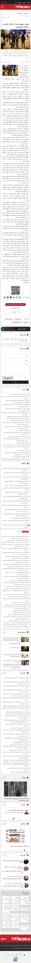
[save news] (8, 17)
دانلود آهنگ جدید (15, 905)
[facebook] (11, 297)
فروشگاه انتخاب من (7, 910)
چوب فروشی (26, 897)
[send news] (6, 17)
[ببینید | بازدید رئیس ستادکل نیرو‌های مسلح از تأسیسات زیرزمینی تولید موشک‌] (15, 789)
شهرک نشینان (8, 319)
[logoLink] (22, 7)
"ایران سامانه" (21, 951)
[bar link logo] (3, 2)
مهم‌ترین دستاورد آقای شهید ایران (16, 810)
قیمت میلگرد (16, 926)
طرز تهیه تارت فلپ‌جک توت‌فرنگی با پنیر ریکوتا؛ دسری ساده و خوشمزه (15, 526)
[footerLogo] (20, 938)
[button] (20, 819)
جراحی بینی (7, 897)
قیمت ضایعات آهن (26, 920)
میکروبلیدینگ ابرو (6, 915)
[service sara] (23, 3)
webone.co (16, 909)
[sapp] (25, 955)
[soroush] (5, 297)
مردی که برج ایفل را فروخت (15, 647)
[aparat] (21, 955)
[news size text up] (3, 62)
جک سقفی (7, 923)
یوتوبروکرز (17, 897)
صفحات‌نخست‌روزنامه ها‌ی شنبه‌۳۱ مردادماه (19, 846)
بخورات (8, 901)
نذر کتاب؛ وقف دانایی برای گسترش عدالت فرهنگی (13, 879)
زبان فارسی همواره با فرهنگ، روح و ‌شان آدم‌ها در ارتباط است (13, 861)
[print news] (3, 18)
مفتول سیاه (17, 919)
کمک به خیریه (16, 915)
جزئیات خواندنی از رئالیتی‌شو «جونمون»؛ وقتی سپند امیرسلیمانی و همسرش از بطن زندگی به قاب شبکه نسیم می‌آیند (11, 666)
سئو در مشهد (7, 905)
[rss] (5, 955)
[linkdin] (8, 297)
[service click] (16, 3)
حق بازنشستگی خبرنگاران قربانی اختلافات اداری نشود (13, 871)
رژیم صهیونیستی (16, 322)
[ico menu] (3, 6)
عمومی (19, 13)
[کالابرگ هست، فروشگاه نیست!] (24, 641)
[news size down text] (8, 62)
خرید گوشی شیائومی (26, 902)
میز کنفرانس (7, 926)
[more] (4, 632)
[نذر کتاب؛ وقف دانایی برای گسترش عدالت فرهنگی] (26, 878)
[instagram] (9, 955)
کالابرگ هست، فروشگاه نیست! (14, 644)
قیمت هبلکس (16, 923)
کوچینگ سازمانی (6, 919)
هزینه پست (16, 901)
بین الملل (26, 13)
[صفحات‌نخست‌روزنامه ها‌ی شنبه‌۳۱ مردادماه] (15, 836)
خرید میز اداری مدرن (25, 928)
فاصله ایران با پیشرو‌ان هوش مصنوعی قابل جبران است (13, 886)
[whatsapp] (20, 297)
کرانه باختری (18, 319)
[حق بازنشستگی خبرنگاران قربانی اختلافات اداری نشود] (26, 869)
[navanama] (28, 3)
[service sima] (19, 3)
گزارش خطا (14, 308)
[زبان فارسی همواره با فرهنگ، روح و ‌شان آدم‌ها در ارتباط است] (26, 861)
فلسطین (25, 322)
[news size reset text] (6, 62)
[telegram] (17, 297)
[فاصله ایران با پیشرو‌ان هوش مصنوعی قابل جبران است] (26, 885)
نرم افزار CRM (26, 909)
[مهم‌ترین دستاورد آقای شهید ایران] (26, 812)
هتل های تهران (25, 915)
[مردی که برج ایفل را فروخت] (24, 648)
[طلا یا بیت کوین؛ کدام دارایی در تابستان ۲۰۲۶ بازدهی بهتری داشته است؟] (24, 655)
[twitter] (14, 297)
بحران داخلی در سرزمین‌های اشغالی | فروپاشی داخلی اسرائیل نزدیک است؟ (14, 340)
